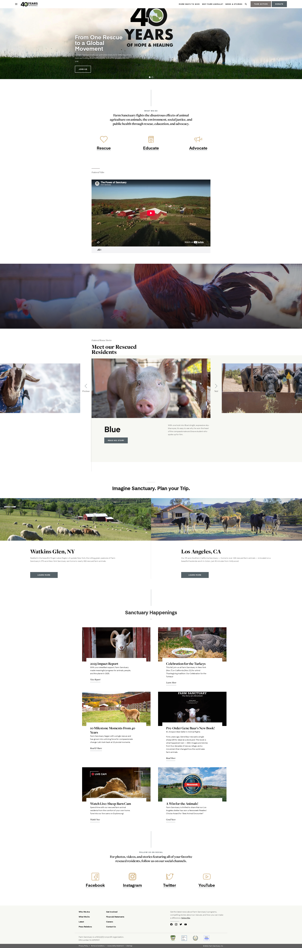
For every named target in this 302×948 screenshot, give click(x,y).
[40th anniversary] (29, 4)
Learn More (44, 575)
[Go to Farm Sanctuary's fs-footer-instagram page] (176, 924)
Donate (279, 4)
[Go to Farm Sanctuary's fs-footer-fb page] (171, 924)
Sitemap (129, 946)
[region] (151, 43)
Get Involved (111, 912)
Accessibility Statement (115, 946)
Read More (170, 758)
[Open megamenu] (16, 4)
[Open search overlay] (246, 4)
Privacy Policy (83, 946)
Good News (170, 819)
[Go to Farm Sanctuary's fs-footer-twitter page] (181, 924)
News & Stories (233, 4)
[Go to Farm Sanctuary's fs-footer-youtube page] (185, 924)
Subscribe (185, 918)
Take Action (261, 4)
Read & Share (96, 748)
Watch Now (95, 819)
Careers (109, 921)
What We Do (84, 917)
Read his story (116, 440)
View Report (95, 679)
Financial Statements (115, 917)
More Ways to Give (189, 4)
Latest (81, 921)
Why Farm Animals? (212, 4)
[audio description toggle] (97, 249)
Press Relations (85, 926)
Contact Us (111, 926)
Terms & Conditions (98, 946)
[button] (150, 77)
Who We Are (84, 912)
